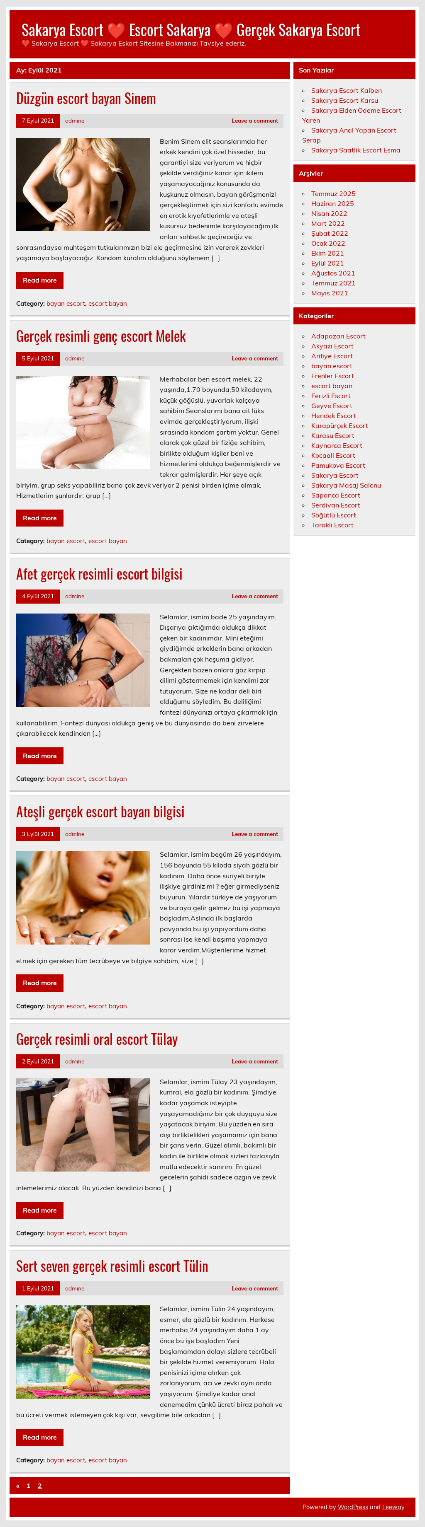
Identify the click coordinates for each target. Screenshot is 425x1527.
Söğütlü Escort (333, 515)
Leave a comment (255, 120)
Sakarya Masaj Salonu (346, 485)
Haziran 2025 (332, 203)
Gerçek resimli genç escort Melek (101, 335)
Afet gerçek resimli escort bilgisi (99, 573)
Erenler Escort (332, 376)
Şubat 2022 (329, 233)
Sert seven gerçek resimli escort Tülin (112, 1265)
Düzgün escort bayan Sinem (86, 97)
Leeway (393, 1507)
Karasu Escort (332, 435)
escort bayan (107, 303)
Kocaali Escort (333, 455)
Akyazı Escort (332, 346)
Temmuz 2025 (333, 193)
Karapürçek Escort (339, 425)
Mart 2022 (328, 223)
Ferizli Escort (331, 395)
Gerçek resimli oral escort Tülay (97, 1038)
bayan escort (65, 303)
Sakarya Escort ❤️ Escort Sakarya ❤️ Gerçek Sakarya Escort (191, 29)
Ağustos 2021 (333, 273)
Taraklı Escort (332, 525)
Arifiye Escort (332, 356)
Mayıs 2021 (329, 293)
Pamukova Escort (338, 465)
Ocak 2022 (328, 243)
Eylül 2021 (327, 263)
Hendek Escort (333, 415)
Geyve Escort (331, 405)
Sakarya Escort (335, 475)
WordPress (353, 1507)
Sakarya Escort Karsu (344, 100)
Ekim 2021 (327, 253)
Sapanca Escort (335, 495)
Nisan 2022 (329, 213)
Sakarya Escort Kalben (346, 90)
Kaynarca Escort (336, 445)
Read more (40, 280)
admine (74, 120)
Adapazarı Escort (338, 336)
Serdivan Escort (335, 505)
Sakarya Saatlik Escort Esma (356, 150)
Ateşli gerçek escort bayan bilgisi (100, 811)
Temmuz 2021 (333, 283)
